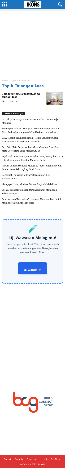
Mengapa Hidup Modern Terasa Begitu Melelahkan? (30, 184)
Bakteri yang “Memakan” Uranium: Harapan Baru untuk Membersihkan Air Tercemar (32, 201)
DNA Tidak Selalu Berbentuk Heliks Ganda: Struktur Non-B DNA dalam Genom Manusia (30, 139)
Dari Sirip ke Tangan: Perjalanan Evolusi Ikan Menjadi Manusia (31, 121)
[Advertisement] (32, 43)
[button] (59, 4)
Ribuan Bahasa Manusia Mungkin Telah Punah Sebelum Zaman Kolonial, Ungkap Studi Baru (32, 167)
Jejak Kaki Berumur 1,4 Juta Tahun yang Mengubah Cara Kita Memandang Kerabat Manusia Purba (32, 158)
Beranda (5, 81)
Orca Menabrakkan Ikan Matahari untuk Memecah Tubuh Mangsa (29, 191)
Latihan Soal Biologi (52, 459)
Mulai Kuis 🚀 (32, 270)
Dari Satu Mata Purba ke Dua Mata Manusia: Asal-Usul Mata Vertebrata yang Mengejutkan (30, 149)
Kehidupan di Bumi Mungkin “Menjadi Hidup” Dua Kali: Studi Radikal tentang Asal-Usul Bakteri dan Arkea (31, 130)
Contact (7, 459)
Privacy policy (33, 459)
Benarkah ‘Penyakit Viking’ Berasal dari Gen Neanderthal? (26, 176)
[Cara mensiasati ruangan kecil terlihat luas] (54, 98)
